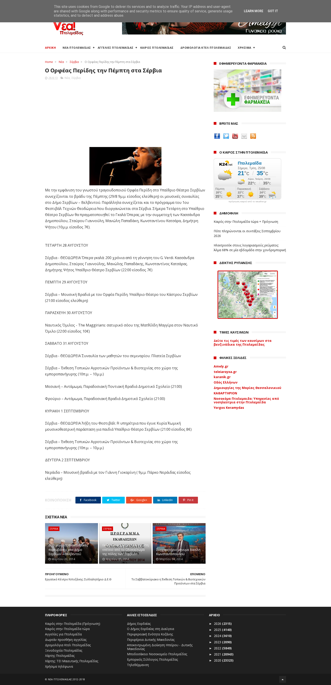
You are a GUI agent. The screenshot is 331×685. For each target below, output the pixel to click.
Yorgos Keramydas (229, 407)
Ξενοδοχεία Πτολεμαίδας (63, 650)
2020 (218, 660)
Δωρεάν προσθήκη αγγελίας (65, 639)
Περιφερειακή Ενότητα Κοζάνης (150, 634)
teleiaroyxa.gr (225, 372)
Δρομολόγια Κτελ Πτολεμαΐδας (68, 645)
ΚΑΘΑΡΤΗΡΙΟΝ (225, 393)
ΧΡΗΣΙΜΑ (244, 48)
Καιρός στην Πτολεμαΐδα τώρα (67, 629)
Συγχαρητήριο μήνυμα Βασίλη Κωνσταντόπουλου (178, 551)
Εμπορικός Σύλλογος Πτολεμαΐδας (152, 659)
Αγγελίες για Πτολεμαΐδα (63, 634)
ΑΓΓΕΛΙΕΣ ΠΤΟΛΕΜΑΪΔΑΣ (116, 48)
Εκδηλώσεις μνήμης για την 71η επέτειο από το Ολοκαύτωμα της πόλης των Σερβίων (125, 549)
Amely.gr (221, 366)
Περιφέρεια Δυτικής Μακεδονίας (151, 639)
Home (49, 62)
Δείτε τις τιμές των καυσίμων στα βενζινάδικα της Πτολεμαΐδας (243, 342)
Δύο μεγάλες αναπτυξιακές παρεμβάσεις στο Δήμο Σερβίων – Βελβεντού (68, 549)
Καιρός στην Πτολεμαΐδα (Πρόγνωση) (72, 623)
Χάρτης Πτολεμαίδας (60, 655)
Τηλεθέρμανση (138, 665)
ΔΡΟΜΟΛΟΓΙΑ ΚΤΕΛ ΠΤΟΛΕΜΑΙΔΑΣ (205, 48)
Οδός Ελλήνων (226, 382)
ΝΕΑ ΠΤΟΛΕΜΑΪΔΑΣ (77, 48)
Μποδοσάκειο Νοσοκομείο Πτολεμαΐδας (157, 654)
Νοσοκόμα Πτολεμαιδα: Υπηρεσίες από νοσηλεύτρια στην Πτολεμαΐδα (246, 400)
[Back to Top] (282, 679)
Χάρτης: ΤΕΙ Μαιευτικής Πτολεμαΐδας (71, 661)
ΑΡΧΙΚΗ (50, 48)
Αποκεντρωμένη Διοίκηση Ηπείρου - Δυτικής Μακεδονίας (160, 647)
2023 (218, 642)
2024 (218, 636)
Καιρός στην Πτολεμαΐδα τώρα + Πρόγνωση (246, 221)
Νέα (61, 62)
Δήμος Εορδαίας (139, 623)
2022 (218, 648)
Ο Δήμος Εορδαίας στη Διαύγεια (150, 629)
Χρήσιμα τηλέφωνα (59, 666)
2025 (218, 630)
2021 (218, 654)
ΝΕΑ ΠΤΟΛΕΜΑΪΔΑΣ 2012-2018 (66, 679)
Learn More (253, 11)
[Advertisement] (125, 112)
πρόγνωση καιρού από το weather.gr (247, 201)
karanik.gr (222, 377)
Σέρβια (74, 62)
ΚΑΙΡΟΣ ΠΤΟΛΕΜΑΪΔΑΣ (157, 48)
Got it (273, 11)
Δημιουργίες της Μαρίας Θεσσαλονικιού (247, 388)
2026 (218, 623)
